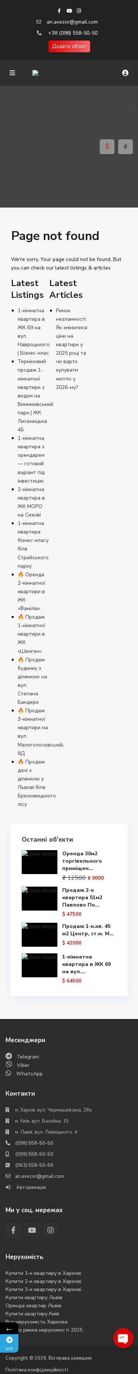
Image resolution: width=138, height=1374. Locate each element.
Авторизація (30, 1187)
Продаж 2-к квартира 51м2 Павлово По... (82, 897)
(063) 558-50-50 (34, 1165)
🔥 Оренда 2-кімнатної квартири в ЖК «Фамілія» (31, 591)
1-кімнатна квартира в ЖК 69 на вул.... (86, 964)
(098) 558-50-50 (34, 1143)
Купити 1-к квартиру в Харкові (43, 1273)
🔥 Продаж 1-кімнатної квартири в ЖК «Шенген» (31, 633)
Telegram (28, 1056)
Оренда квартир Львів (33, 1305)
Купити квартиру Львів (34, 1297)
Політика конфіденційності (37, 1370)
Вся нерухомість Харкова (37, 1321)
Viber (23, 1065)
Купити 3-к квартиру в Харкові (43, 1289)
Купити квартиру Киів (32, 1313)
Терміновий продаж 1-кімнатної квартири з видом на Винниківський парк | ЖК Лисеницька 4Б (35, 395)
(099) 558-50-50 (34, 1154)
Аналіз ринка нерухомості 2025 (44, 1329)
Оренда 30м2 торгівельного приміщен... (82, 861)
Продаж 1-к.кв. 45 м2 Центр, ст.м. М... (88, 930)
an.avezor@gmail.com (72, 21)
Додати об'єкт (69, 46)
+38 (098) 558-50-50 (73, 32)
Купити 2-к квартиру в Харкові (43, 1281)
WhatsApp (29, 1073)
